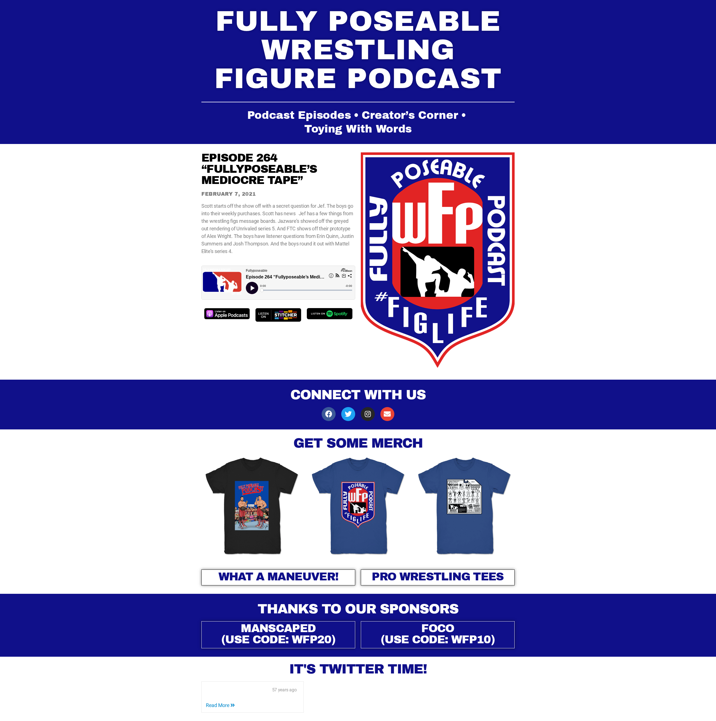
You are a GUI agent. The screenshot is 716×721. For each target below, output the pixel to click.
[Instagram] (368, 414)
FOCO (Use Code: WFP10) (438, 634)
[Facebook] (329, 414)
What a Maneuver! (278, 577)
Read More (218, 705)
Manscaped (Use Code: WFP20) (278, 634)
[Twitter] (348, 414)
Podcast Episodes (299, 115)
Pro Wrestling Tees (437, 577)
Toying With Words (358, 129)
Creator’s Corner (410, 115)
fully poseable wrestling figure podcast (358, 50)
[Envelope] (387, 414)
